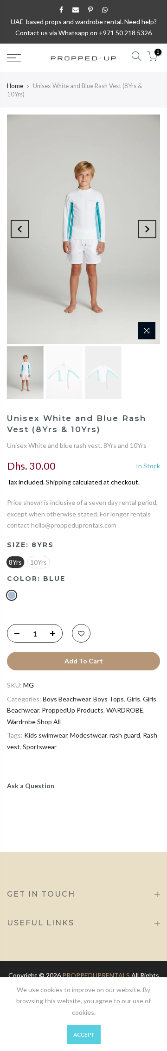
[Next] (147, 229)
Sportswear (40, 747)
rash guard (124, 735)
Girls (133, 699)
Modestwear (88, 735)
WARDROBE (124, 710)
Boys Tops (108, 699)
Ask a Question (30, 786)
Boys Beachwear (66, 699)
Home (15, 85)
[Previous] (20, 229)
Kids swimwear (45, 735)
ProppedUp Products (72, 710)
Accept (83, 1034)
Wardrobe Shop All (34, 722)
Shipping (58, 482)
